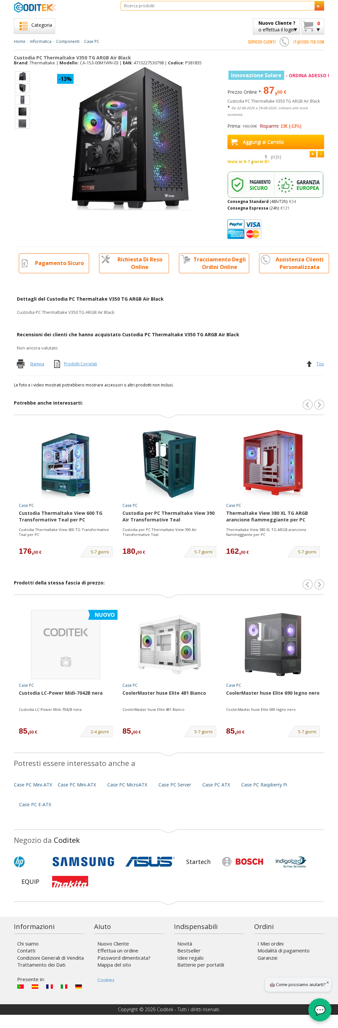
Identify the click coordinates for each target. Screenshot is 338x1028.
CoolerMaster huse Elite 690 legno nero (273, 693)
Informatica (40, 41)
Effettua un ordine (117, 950)
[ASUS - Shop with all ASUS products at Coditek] (150, 862)
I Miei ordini (270, 943)
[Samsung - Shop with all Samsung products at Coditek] (83, 862)
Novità (184, 943)
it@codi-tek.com (308, 42)
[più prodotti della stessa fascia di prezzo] (319, 584)
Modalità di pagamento (283, 950)
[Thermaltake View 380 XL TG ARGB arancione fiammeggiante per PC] (273, 464)
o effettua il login (276, 26)
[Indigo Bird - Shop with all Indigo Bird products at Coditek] (291, 862)
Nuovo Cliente (113, 943)
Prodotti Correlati (80, 364)
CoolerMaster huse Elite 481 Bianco (164, 693)
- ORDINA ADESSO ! (280, 75)
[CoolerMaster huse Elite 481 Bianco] (169, 644)
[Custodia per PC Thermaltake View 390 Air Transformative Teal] (169, 464)
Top (320, 364)
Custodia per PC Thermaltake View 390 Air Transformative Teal (168, 516)
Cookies (106, 980)
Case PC (91, 41)
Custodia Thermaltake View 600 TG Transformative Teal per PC (60, 516)
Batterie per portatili (200, 964)
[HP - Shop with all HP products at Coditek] (30, 862)
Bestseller (189, 950)
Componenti (68, 41)
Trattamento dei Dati (41, 964)
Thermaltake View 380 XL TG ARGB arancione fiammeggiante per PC (267, 516)
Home (19, 41)
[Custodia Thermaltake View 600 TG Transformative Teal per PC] (65, 464)
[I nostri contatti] (284, 42)
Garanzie (267, 957)
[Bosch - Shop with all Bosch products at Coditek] (242, 862)
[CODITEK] (62, 7)
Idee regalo (190, 957)
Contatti (26, 950)
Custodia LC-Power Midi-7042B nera (61, 693)
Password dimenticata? (124, 957)
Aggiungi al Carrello (263, 142)
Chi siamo (28, 943)
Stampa (37, 364)
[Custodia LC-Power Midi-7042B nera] (65, 644)
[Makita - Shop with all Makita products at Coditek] (70, 881)
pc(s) (276, 156)
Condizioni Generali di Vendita (50, 957)
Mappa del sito (114, 964)
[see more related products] (319, 405)
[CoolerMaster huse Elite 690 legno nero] (273, 644)
